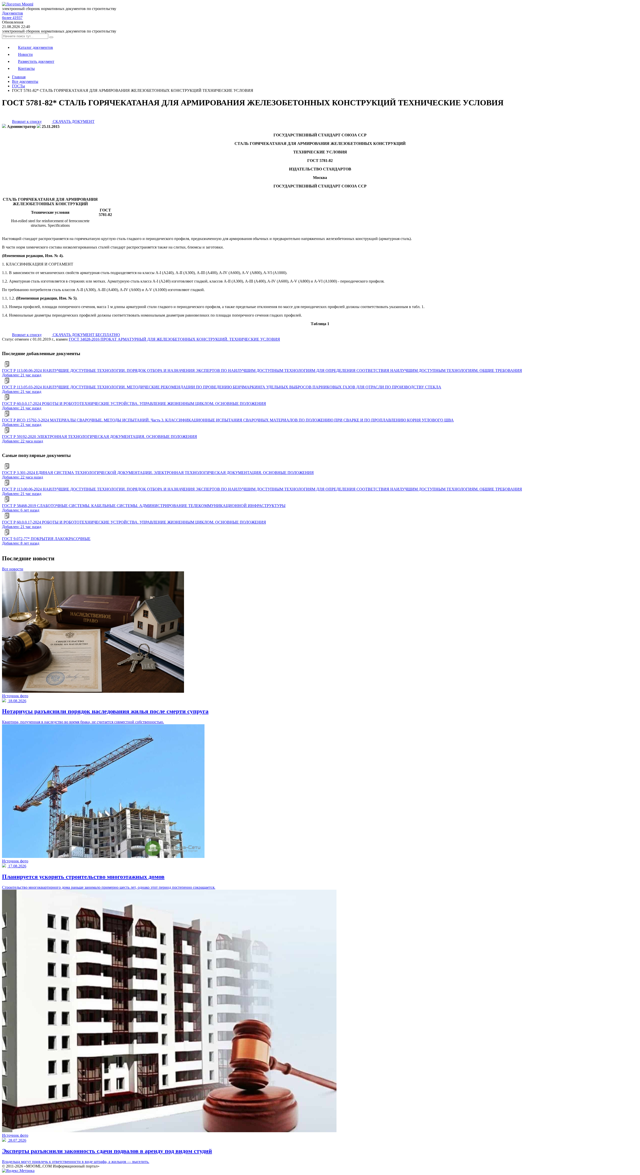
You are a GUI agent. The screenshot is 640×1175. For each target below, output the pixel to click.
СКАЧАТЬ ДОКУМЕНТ (73, 121)
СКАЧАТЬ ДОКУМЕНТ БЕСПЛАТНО (86, 335)
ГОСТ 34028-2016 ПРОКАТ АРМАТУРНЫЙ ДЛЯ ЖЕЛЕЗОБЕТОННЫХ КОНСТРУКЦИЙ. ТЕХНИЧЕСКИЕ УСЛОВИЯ (174, 339)
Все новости (12, 569)
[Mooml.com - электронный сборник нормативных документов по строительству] (17, 4)
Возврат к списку (27, 121)
